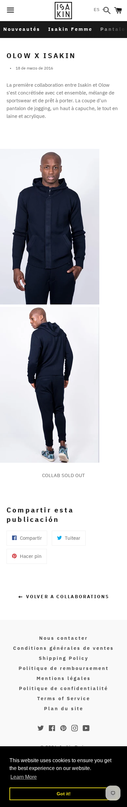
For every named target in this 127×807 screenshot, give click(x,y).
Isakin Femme (70, 29)
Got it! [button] (64, 793)
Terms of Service (63, 698)
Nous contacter (63, 638)
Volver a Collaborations (66, 596)
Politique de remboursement (64, 668)
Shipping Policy (64, 658)
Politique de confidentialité (63, 688)
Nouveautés (21, 29)
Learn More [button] (23, 777)
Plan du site (63, 708)
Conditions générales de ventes (63, 648)
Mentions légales (63, 678)
